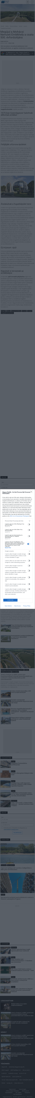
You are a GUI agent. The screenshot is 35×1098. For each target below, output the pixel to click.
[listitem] (17, 521)
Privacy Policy (26, 606)
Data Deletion (8, 606)
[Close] (31, 492)
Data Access (17, 606)
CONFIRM (10, 600)
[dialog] (17, 549)
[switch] (28, 524)
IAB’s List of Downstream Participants (19, 516)
